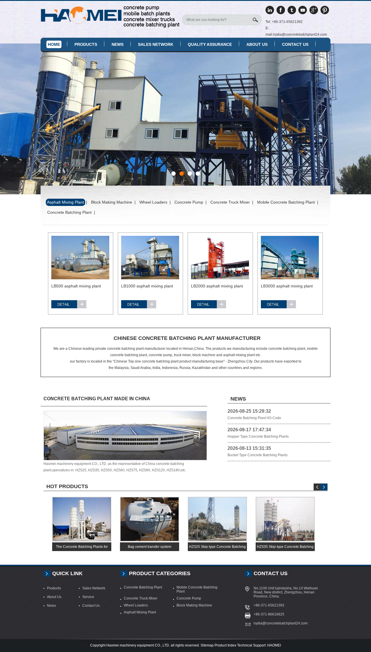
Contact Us (295, 44)
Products (85, 44)
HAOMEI (274, 645)
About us (257, 44)
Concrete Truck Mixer (140, 598)
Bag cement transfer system (149, 547)
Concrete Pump (189, 598)
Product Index (225, 645)
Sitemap (207, 645)
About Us (54, 597)
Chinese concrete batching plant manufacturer (187, 338)
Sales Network (155, 44)
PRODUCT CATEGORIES (159, 573)
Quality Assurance (210, 44)
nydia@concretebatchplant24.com (281, 623)
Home (54, 44)
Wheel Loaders (136, 605)
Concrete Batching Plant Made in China (96, 398)
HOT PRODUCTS (67, 486)
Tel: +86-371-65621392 (284, 22)
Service (88, 597)
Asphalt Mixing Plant (140, 612)
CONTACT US (271, 573)
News (117, 44)
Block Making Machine (194, 605)
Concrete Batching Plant (143, 587)
